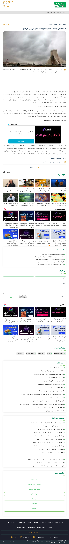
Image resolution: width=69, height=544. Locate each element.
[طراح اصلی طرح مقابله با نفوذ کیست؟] (10, 197)
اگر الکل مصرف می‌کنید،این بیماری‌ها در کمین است (51, 408)
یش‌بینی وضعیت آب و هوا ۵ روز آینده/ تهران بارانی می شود (49, 374)
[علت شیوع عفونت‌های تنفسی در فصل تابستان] (42, 197)
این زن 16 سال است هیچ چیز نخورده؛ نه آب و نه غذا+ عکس (48, 401)
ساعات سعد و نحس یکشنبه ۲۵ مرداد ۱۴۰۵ (53, 453)
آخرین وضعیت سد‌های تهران (56, 378)
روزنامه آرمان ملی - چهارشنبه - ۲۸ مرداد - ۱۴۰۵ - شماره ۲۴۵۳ (48, 443)
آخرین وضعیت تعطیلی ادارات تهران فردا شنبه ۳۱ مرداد (50, 391)
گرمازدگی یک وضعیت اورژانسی (56, 368)
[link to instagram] (9, 2)
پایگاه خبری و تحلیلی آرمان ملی (40, 541)
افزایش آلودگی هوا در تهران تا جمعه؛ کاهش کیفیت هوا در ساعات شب (48, 262)
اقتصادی (43, 522)
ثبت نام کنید (21, 141)
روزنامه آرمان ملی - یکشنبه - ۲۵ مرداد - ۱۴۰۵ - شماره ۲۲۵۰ (49, 436)
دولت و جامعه (60, 456)
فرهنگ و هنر (21, 522)
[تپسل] (9, 124)
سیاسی (50, 522)
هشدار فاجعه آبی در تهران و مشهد (55, 388)
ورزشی (13, 522)
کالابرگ (34, 513)
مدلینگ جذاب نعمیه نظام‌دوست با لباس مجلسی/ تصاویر (12, 190)
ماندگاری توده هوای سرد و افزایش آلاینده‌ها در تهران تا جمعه (51, 264)
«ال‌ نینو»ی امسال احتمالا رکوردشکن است (59, 204)
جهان (29, 522)
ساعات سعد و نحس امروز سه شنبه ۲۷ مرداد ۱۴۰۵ (51, 449)
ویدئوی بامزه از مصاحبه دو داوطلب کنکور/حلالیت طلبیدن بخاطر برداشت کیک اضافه (42, 394)
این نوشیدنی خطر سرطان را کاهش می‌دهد (53, 381)
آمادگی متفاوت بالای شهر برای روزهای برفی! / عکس (53, 254)
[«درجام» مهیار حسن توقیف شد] (58, 182)
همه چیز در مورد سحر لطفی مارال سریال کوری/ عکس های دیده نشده (46, 459)
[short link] (9, 24)
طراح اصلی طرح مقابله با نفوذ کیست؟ (11, 204)
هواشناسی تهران (34, 167)
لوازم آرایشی (34, 508)
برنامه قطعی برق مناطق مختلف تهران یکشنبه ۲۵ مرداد (50, 426)
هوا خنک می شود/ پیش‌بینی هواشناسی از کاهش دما (27, 204)
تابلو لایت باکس (34, 494)
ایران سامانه (5, 542)
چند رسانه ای (59, 522)
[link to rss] (4, 2)
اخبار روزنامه (31, 527)
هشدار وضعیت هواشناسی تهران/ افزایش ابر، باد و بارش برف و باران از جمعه (47, 257)
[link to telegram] (12, 2)
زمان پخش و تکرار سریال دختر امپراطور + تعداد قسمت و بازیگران (47, 423)
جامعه (64, 24)
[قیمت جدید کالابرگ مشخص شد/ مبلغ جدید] (42, 182)
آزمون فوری (34, 499)
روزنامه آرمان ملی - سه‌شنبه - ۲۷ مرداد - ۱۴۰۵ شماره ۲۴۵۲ (49, 439)
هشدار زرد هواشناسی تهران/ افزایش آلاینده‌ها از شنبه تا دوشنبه (50, 259)
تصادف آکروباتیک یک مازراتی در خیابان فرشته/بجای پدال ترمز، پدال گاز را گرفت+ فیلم (42, 404)
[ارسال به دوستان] (6, 24)
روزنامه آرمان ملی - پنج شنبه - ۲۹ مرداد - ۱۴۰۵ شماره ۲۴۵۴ (49, 446)
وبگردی (50, 527)
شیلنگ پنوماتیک (34, 480)
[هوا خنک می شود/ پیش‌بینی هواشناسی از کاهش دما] (26, 197)
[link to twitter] (7, 2)
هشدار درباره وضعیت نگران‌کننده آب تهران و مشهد (51, 384)
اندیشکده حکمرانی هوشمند (34, 484)
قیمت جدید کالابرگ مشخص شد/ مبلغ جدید (43, 190)
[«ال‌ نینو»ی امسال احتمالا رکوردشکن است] (58, 197)
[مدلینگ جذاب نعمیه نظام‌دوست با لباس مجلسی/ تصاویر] (10, 182)
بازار (7, 522)
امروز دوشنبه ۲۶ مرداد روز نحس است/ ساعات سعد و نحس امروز (47, 466)
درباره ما (31, 532)
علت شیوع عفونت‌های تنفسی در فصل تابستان (43, 204)
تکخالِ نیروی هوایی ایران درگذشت (55, 398)
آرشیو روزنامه (41, 527)
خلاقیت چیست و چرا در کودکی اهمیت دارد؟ (54, 12)
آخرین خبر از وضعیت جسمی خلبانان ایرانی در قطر (27, 190)
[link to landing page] (60, 4)
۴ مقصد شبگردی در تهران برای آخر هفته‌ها (53, 411)
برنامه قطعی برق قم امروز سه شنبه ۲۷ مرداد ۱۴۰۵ (51, 429)
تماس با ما (37, 532)
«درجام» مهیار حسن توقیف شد (60, 190)
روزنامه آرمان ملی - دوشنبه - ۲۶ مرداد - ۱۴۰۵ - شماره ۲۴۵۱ (49, 433)
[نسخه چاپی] (4, 24)
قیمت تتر (34, 503)
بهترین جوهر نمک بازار (34, 489)
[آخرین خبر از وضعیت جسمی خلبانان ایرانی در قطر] (26, 182)
